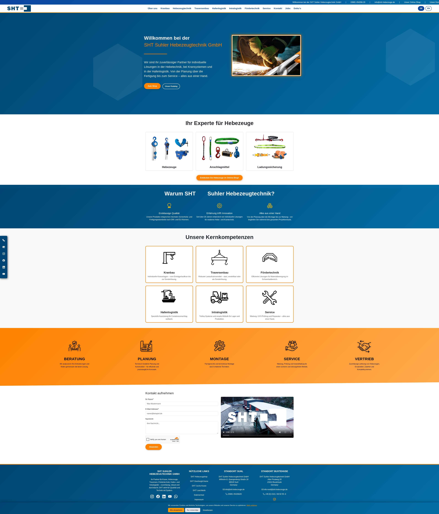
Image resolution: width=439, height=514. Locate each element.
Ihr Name (149, 399)
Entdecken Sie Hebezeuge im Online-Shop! (219, 178)
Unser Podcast (319, 2)
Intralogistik (235, 8)
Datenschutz (199, 495)
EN (428, 8)
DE (421, 8)
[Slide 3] (270, 72)
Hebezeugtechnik (182, 8)
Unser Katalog (298, 2)
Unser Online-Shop (249, 2)
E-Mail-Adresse (152, 409)
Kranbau (165, 8)
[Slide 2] (266, 72)
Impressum (199, 500)
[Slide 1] (262, 72)
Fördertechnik (252, 8)
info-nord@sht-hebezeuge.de (276, 489)
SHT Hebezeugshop (199, 477)
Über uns (152, 8)
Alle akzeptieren (176, 510)
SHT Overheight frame (199, 481)
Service (267, 8)
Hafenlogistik (219, 8)
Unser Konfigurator (274, 2)
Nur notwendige (192, 510)
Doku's (297, 8)
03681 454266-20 (194, 2)
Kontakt (278, 8)
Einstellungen (208, 510)
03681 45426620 (235, 494)
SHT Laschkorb (199, 490)
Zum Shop (152, 86)
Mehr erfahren (252, 505)
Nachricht (149, 419)
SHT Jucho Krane (199, 486)
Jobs (287, 8)
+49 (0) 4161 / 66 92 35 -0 (275, 494)
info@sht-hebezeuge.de (221, 2)
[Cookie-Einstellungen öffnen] (274, 499)
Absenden (153, 447)
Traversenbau (201, 8)
